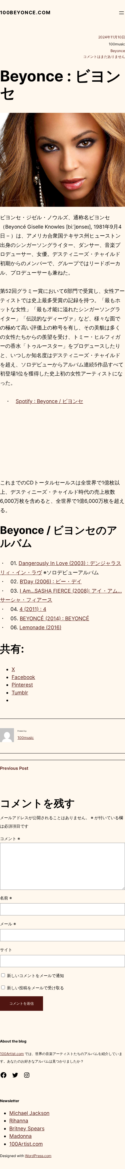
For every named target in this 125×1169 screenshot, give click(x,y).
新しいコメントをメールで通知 (35, 975)
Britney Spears (26, 1128)
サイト (6, 949)
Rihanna (18, 1121)
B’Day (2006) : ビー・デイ (51, 581)
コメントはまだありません (104, 56)
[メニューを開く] (121, 12)
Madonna (20, 1136)
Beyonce (117, 51)
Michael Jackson (29, 1113)
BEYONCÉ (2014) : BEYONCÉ (54, 618)
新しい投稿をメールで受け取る (35, 987)
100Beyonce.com (25, 12)
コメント (10, 838)
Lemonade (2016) (40, 627)
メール (8, 923)
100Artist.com (12, 1054)
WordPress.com (38, 1156)
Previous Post (14, 768)
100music (25, 737)
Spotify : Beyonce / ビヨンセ (49, 401)
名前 (6, 897)
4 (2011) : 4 (32, 609)
